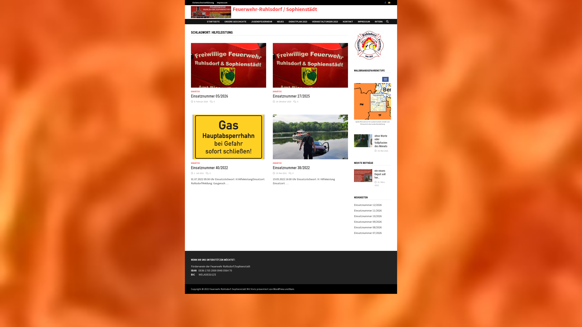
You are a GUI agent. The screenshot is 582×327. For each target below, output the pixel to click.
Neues (280, 21)
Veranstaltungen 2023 (325, 21)
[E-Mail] (389, 2)
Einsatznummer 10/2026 (368, 216)
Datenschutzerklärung (203, 2)
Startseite (213, 21)
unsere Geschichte (235, 21)
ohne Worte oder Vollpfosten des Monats (381, 141)
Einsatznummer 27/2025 (291, 96)
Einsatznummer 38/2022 (291, 168)
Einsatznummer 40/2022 (209, 168)
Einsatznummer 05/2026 (209, 96)
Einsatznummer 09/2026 (368, 221)
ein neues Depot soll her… (380, 174)
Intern (379, 21)
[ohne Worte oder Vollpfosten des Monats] (363, 136)
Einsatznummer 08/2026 (368, 227)
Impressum (222, 2)
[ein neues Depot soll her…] (363, 171)
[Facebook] (385, 2)
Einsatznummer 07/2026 (368, 233)
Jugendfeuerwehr (261, 21)
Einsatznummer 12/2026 (368, 205)
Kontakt (348, 21)
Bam (291, 289)
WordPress (278, 289)
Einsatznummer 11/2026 (368, 210)
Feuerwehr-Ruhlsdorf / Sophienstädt (275, 9)
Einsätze (195, 91)
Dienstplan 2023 (298, 21)
